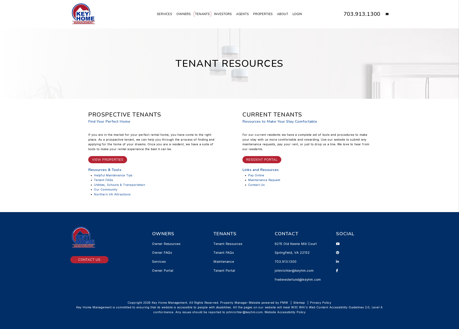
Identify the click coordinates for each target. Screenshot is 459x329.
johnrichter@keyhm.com (294, 270)
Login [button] (297, 14)
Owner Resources (166, 244)
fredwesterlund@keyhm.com (298, 279)
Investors (223, 14)
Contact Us (256, 185)
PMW (284, 302)
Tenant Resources (227, 244)
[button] (384, 14)
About (282, 14)
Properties (263, 14)
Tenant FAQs (103, 180)
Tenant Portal (224, 270)
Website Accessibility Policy (285, 312)
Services (164, 14)
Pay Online (256, 175)
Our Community (105, 189)
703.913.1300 (362, 14)
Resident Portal (262, 159)
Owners (183, 14)
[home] (83, 14)
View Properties (107, 159)
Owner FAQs (162, 252)
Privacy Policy (320, 302)
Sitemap (299, 302)
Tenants (202, 14)
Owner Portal (162, 270)
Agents (242, 14)
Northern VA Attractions (112, 194)
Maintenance (223, 261)
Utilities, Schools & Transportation (119, 185)
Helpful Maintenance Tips (113, 175)
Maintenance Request (264, 180)
